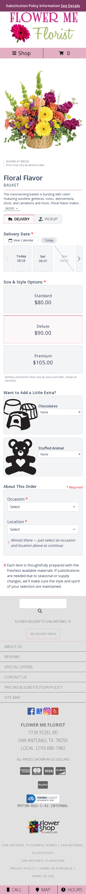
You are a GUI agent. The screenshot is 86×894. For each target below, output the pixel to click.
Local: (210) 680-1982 (43, 748)
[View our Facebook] (31, 713)
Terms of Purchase (56, 868)
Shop (24, 53)
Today (48, 240)
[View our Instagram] (46, 713)
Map (44, 890)
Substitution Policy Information (43, 5)
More (9, 208)
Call (16, 890)
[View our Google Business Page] (39, 713)
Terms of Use (43, 876)
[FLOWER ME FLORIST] (43, 41)
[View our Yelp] (54, 713)
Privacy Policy (23, 868)
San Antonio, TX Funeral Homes (29, 845)
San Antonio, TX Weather (43, 861)
